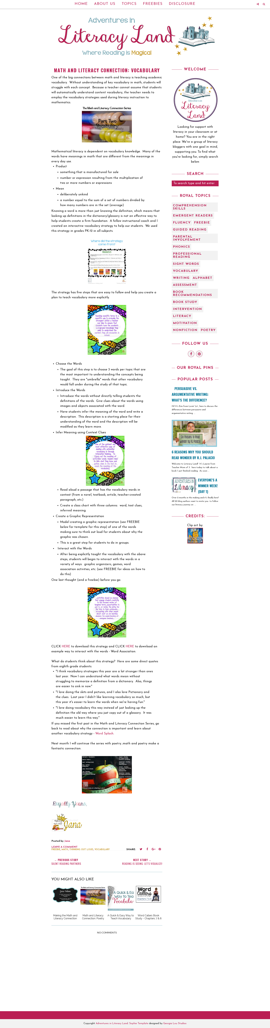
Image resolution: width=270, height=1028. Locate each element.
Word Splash (104, 733)
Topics (129, 4)
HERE (66, 646)
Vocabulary (102, 849)
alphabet (202, 278)
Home (81, 4)
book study (185, 302)
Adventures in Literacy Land (112, 1023)
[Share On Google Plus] (153, 849)
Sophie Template (138, 1023)
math (65, 849)
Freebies (153, 4)
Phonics (181, 246)
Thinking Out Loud (81, 849)
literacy (182, 316)
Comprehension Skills (190, 207)
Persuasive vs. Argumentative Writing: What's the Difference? (190, 394)
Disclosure (182, 4)
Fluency (182, 222)
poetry (208, 330)
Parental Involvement (187, 238)
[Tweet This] (140, 849)
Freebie (55, 849)
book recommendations (192, 293)
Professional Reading (187, 255)
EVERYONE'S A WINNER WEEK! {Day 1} (208, 485)
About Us (104, 4)
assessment (185, 285)
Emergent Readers (193, 215)
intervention (187, 309)
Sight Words (186, 264)
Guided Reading (190, 229)
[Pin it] (159, 849)
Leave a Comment (64, 847)
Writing (181, 278)
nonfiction (185, 330)
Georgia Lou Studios (174, 1023)
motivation (185, 323)
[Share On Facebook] (147, 849)
